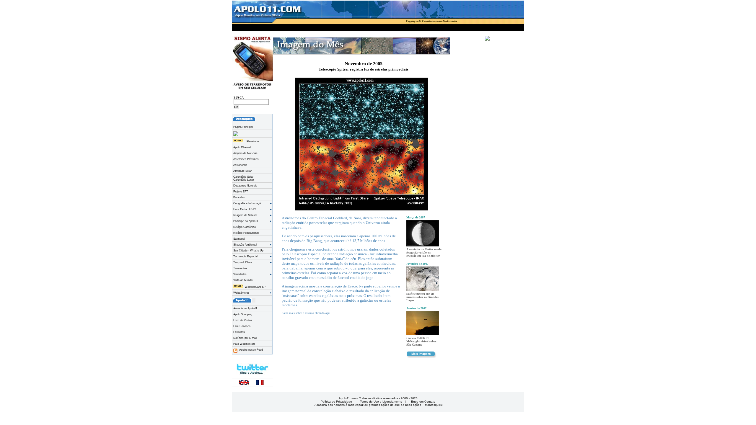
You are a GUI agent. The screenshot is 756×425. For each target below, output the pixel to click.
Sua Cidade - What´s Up (248, 250)
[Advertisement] (378, 26)
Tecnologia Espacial (245, 256)
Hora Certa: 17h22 (244, 209)
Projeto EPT (240, 191)
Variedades (240, 274)
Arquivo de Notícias (245, 153)
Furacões (239, 197)
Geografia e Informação (247, 203)
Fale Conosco (241, 326)
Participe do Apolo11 (245, 221)
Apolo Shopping (242, 314)
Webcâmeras (241, 292)
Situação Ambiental (245, 244)
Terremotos (240, 268)
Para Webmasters (244, 343)
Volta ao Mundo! (243, 280)
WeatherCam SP (255, 286)
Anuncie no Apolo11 (245, 308)
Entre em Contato (423, 401)
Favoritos (239, 332)
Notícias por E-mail (245, 337)
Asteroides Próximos (246, 159)
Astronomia (240, 165)
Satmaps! (239, 238)
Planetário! (253, 141)
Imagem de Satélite (245, 215)
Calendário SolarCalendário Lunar (243, 178)
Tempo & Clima (242, 262)
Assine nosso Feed (250, 349)
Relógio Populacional (246, 232)
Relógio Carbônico (244, 226)
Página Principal (243, 126)
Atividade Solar (242, 170)
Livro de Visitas (242, 320)
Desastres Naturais (245, 185)
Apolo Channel (242, 147)
